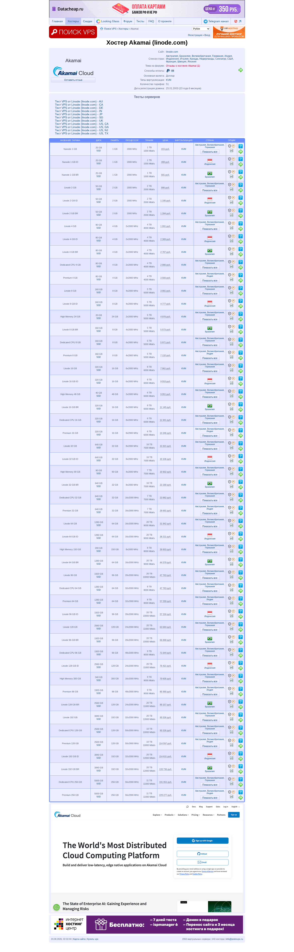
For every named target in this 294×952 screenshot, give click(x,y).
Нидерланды (206, 58)
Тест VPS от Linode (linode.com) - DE (79, 107)
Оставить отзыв (73, 80)
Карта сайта (79, 939)
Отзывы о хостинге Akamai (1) (183, 65)
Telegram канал (218, 21)
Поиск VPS (110, 28)
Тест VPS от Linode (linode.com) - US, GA (82, 127)
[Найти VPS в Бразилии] (209, 174)
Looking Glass (109, 21)
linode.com (172, 51)
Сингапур (220, 58)
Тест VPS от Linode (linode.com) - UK (79, 120)
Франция (171, 61)
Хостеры (73, 21)
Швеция (181, 61)
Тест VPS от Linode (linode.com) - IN (78, 111)
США (230, 58)
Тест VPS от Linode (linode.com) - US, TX (81, 133)
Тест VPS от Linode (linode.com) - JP (78, 114)
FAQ (151, 21)
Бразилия (185, 56)
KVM (168, 80)
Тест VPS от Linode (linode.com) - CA (79, 104)
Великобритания (201, 56)
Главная (57, 21)
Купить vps (92, 939)
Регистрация (195, 35)
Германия (217, 56)
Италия (184, 58)
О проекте (165, 21)
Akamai (73, 60)
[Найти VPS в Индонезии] (209, 161)
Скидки (87, 21)
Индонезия (172, 58)
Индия (228, 56)
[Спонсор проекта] (229, 32)
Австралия (172, 56)
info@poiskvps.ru (234, 939)
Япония (192, 61)
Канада (194, 58)
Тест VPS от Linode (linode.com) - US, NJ (81, 130)
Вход (207, 35)
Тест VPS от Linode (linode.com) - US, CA (81, 123)
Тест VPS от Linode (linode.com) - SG (79, 117)
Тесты (140, 21)
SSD (98, 150)
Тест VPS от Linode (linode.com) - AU (79, 101)
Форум (127, 21)
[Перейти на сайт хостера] (240, 72)
